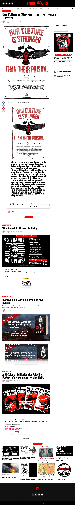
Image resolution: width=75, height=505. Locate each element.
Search (55, 29)
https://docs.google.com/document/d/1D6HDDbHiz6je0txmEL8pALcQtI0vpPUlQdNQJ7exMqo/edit (27, 421)
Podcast (29, 8)
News (21, 8)
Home (18, 8)
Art (45, 8)
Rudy (8, 22)
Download (13, 426)
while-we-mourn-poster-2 (10, 429)
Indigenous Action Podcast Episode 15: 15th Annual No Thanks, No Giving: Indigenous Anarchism (63, 71)
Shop (52, 8)
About (25, 8)
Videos (49, 8)
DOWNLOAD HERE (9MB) (23, 102)
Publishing (41, 8)
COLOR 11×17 (8, 426)
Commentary (35, 8)
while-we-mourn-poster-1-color (11, 428)
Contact (56, 8)
